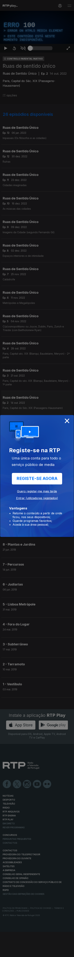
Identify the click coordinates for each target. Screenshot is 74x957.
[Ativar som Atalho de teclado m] (23, 952)
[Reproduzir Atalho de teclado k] (5, 952)
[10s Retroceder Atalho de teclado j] (14, 952)
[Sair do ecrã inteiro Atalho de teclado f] (68, 952)
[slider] (41, 952)
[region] (37, 478)
